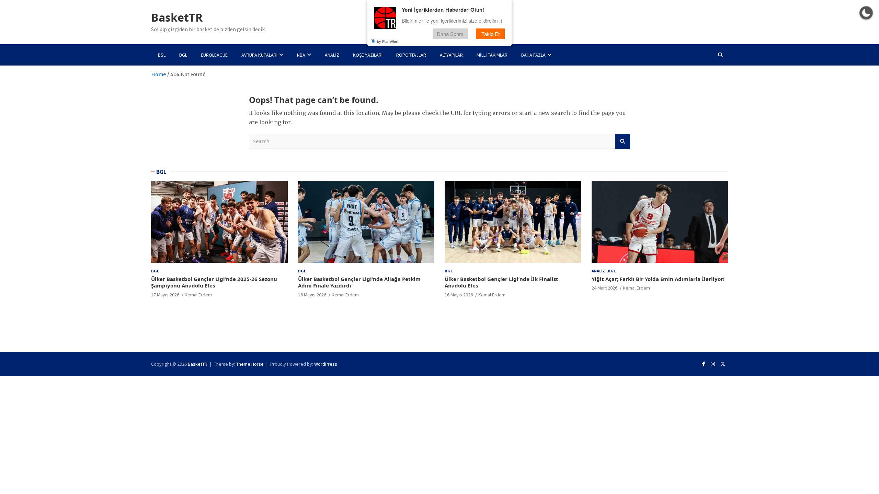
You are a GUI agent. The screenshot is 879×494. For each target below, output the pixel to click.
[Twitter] (723, 364)
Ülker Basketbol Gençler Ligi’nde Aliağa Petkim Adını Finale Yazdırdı (359, 282)
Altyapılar (451, 55)
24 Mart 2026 (604, 288)
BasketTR (177, 17)
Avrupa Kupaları (259, 55)
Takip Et (490, 33)
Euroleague (214, 55)
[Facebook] (703, 364)
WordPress (325, 364)
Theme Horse (250, 364)
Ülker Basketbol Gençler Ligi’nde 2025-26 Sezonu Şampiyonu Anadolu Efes (214, 282)
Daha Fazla (533, 55)
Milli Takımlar (492, 55)
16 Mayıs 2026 (312, 295)
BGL (183, 55)
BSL (161, 55)
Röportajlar (411, 55)
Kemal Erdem (198, 295)
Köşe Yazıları (368, 55)
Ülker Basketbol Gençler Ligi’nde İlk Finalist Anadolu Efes (501, 282)
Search (622, 141)
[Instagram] (713, 364)
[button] (866, 13)
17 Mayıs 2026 (165, 295)
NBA (301, 55)
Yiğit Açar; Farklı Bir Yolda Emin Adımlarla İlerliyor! (658, 278)
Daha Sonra (450, 33)
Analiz (332, 55)
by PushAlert (387, 41)
